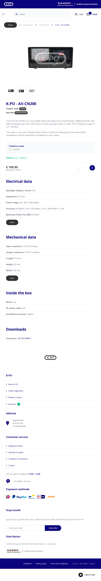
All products (28, 25)
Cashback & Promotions (18, 459)
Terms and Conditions (59, 563)
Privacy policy (41, 563)
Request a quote (15, 397)
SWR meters (44, 25)
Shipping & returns (15, 446)
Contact (11, 465)
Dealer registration (15, 391)
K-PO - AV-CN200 (62, 25)
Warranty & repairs (15, 452)
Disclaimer (27, 563)
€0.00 (95, 14)
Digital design (89, 574)
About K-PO (13, 384)
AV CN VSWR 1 (24, 338)
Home (10, 25)
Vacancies (13, 404)
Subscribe (53, 528)
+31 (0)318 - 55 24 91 (22, 481)
